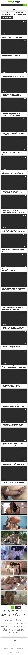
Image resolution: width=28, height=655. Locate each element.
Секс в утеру (18, 620)
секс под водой (16, 619)
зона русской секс (19, 628)
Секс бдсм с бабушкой (15, 626)
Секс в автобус (6, 619)
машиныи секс (13, 622)
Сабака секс (4, 626)
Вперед (18, 607)
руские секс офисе (12, 623)
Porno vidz (20, 652)
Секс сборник (20, 630)
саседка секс (21, 629)
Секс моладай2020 (21, 625)
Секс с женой (13, 632)
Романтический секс (8, 630)
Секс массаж (10, 625)
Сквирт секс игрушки (9, 629)
